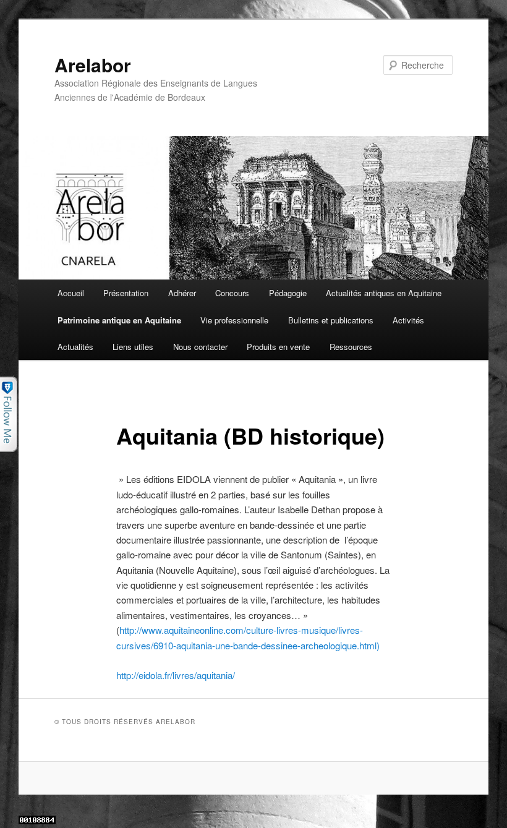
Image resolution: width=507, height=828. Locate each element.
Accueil (71, 293)
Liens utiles (133, 346)
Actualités (75, 346)
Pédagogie (288, 293)
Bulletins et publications (330, 320)
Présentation (125, 293)
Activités (408, 320)
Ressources (351, 346)
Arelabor (92, 64)
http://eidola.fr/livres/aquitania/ (175, 674)
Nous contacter (200, 346)
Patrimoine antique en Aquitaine (119, 320)
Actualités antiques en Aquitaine (383, 293)
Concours (232, 293)
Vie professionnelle (234, 320)
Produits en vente (278, 346)
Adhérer (182, 293)
